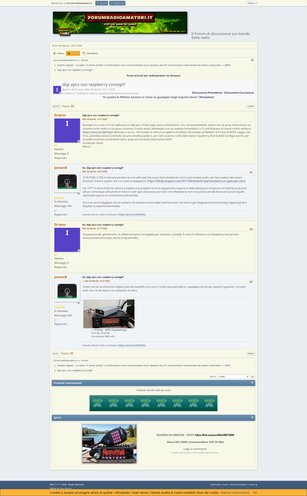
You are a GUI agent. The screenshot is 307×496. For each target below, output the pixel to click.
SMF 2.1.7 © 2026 (58, 484)
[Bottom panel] (252, 60)
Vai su (55, 353)
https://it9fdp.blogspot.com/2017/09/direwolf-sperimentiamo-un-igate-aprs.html (196, 181)
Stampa (250, 106)
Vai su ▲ (253, 484)
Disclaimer (206, 97)
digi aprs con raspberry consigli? (100, 115)
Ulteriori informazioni (234, 492)
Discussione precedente (207, 92)
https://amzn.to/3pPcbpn (98, 132)
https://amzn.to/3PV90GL (132, 214)
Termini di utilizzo (238, 484)
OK (255, 492)
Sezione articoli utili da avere (154, 390)
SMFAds (53, 489)
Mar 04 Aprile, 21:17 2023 (94, 228)
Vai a (212, 376)
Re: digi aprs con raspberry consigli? (103, 167)
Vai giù (56, 106)
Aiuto (225, 484)
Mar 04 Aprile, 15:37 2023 (94, 171)
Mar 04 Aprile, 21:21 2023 (97, 281)
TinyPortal (215, 484)
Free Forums (65, 489)
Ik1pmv (60, 115)
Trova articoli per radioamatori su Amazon (153, 75)
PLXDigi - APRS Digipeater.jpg (110, 329)
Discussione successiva (239, 92)
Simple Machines (76, 484)
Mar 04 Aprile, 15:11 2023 (94, 119)
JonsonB (60, 167)
